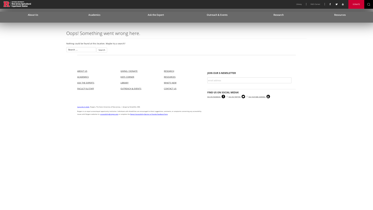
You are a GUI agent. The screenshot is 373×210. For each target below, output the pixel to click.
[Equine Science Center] (17, 4)
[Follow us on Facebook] (330, 4)
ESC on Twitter (235, 97)
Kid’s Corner (315, 4)
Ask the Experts (85, 82)
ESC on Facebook (214, 97)
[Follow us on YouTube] (343, 4)
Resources (340, 14)
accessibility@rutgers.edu (109, 114)
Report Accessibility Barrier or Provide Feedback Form (149, 114)
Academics (94, 14)
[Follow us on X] (337, 4)
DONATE (356, 4)
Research (278, 14)
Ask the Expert (156, 14)
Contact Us (170, 88)
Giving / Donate (129, 71)
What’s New (170, 82)
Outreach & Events (217, 14)
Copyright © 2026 (83, 107)
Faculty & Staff (85, 88)
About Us (33, 14)
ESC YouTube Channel (257, 97)
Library (299, 4)
